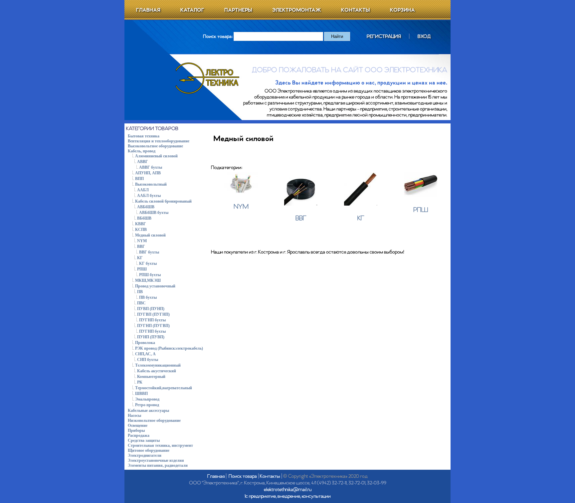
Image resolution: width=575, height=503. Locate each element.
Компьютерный (151, 376)
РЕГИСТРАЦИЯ (384, 37)
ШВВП (141, 393)
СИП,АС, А (145, 354)
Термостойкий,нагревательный (163, 388)
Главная (148, 10)
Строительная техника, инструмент (160, 445)
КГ (140, 257)
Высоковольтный (151, 184)
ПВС (141, 303)
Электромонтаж (296, 10)
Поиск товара (243, 476)
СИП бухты (147, 359)
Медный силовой (150, 235)
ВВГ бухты (149, 252)
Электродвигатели (144, 455)
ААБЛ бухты (149, 195)
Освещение (137, 425)
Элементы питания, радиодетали (158, 465)
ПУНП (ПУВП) (150, 337)
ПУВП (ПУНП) (150, 308)
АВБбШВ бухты (153, 212)
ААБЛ (143, 190)
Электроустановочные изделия (156, 460)
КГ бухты (148, 263)
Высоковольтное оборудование (155, 146)
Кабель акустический (156, 371)
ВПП (139, 178)
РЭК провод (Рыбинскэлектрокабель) (169, 348)
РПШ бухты (150, 274)
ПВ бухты (148, 297)
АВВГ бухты (150, 167)
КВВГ (140, 224)
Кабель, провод (141, 151)
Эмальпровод (147, 399)
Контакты (355, 10)
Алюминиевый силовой (156, 156)
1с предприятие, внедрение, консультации (288, 496)
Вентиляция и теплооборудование (158, 141)
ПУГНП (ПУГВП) (153, 325)
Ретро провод (147, 405)
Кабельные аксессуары (148, 410)
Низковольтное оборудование (154, 420)
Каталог (192, 10)
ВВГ (141, 246)
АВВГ (142, 161)
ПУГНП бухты (152, 320)
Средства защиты (144, 440)
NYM (142, 241)
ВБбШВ (144, 218)
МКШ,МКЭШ (148, 280)
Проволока (145, 342)
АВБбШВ (145, 207)
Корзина (402, 10)
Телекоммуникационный (158, 365)
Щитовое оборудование (148, 450)
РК (139, 382)
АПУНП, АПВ (148, 173)
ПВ (140, 291)
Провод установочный (155, 286)
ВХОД (424, 37)
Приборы (136, 430)
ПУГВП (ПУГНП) (153, 314)
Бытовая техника (143, 136)
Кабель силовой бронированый (163, 201)
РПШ (142, 269)
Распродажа (138, 435)
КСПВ (141, 229)
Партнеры (238, 10)
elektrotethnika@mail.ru (287, 490)
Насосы (134, 415)
